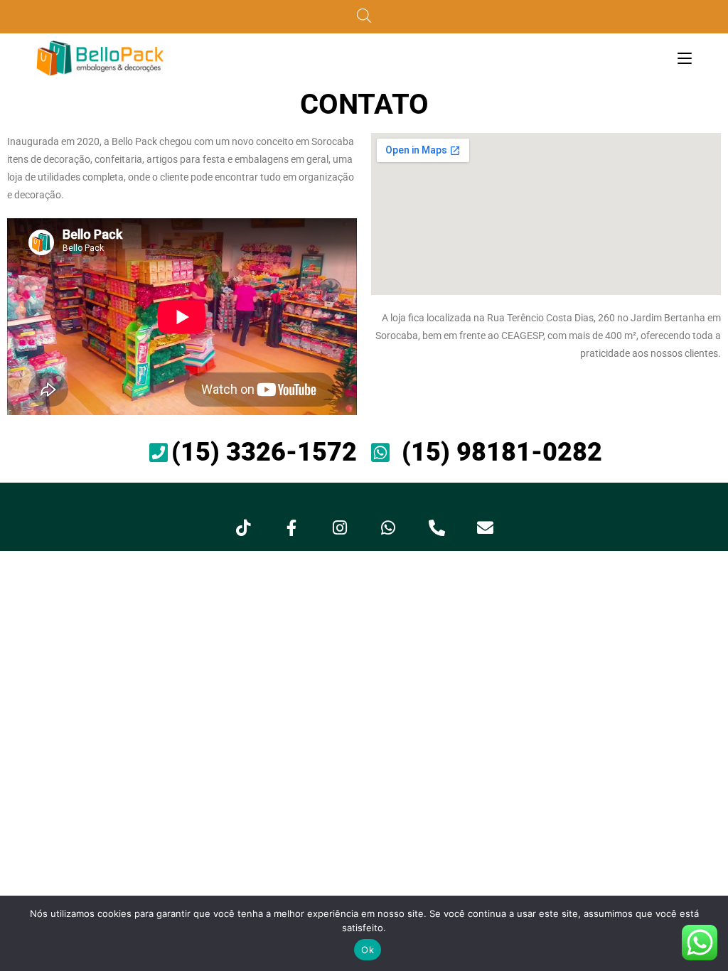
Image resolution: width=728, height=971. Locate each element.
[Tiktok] (243, 527)
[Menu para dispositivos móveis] (685, 58)
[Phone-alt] (436, 527)
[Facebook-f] (291, 527)
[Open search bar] (364, 16)
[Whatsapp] (388, 527)
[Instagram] (339, 527)
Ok (367, 949)
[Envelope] (485, 527)
